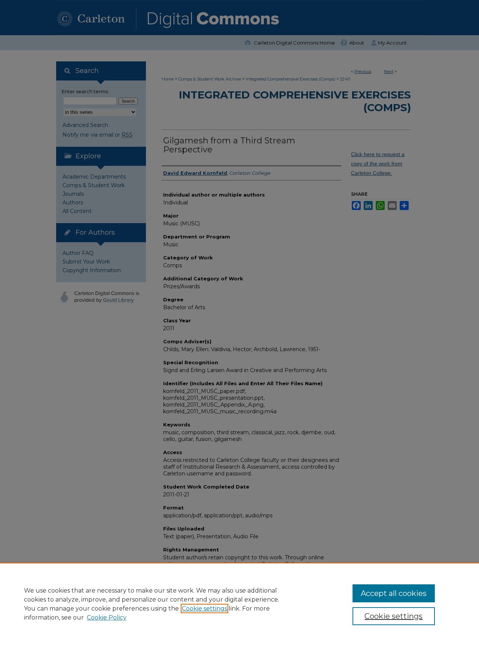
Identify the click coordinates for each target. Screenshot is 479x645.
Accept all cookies (394, 593)
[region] (239, 604)
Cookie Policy (106, 617)
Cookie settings (204, 608)
